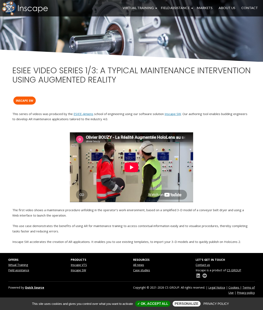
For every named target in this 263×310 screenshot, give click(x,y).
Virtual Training (18, 265)
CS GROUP (234, 270)
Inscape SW (24, 101)
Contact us (203, 265)
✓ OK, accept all (152, 303)
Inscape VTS (79, 265)
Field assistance (18, 270)
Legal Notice (216, 287)
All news (138, 265)
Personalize (186, 303)
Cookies (234, 287)
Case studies (141, 270)
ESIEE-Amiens (83, 114)
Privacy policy (246, 293)
